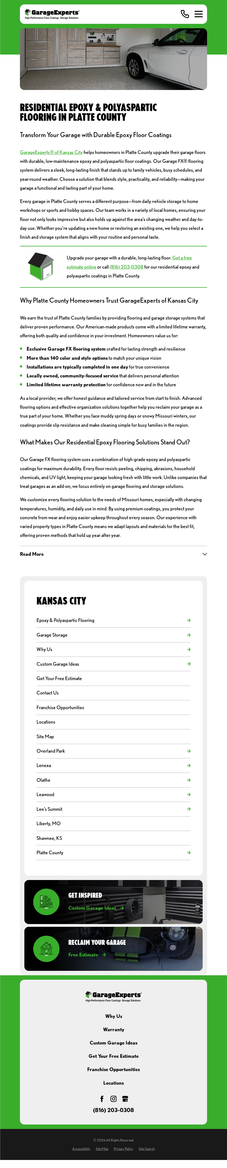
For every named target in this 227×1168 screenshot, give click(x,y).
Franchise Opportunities (113, 1069)
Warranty (113, 1029)
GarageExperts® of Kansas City (51, 152)
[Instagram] (113, 1099)
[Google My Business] (125, 1099)
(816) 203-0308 (126, 267)
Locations (113, 1083)
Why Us (113, 1016)
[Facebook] (102, 1099)
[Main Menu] (199, 14)
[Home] (52, 14)
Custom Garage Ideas (113, 1043)
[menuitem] (111, 620)
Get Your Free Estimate (114, 1056)
